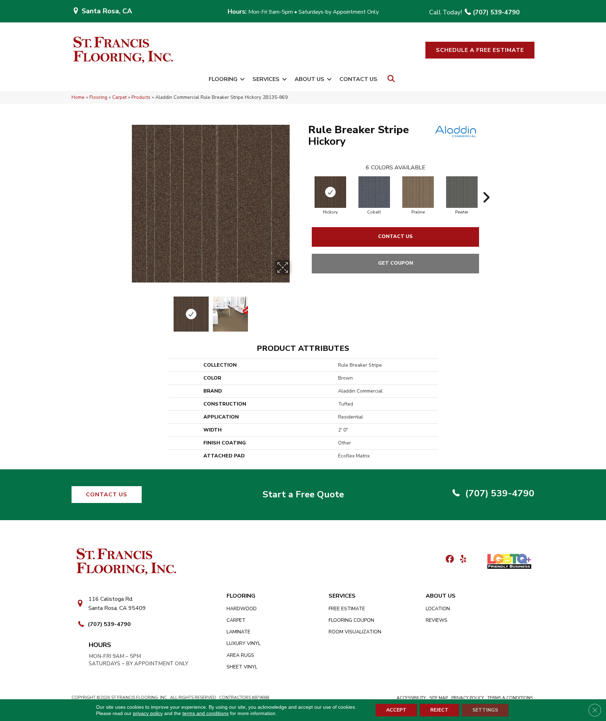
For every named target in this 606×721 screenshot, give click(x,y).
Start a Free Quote (303, 494)
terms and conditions (205, 713)
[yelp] (461, 559)
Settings (485, 710)
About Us (309, 79)
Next (294, 310)
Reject (439, 710)
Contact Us (358, 79)
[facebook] (449, 559)
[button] (479, 50)
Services (266, 79)
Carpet (119, 97)
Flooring (223, 79)
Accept (396, 710)
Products (141, 97)
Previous (126, 310)
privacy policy (148, 713)
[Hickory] (330, 192)
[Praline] (418, 192)
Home (78, 97)
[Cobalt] (374, 192)
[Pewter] (461, 192)
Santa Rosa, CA (107, 11)
